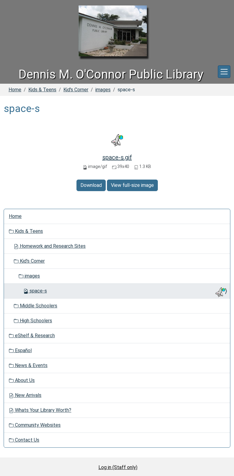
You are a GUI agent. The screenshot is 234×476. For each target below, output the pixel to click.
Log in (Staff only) (117, 467)
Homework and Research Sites (52, 246)
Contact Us (26, 440)
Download (91, 185)
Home (15, 90)
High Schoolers (35, 321)
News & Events (31, 365)
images (103, 90)
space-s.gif (117, 157)
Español (23, 350)
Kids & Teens (42, 90)
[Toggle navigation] (224, 71)
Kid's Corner (75, 90)
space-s (38, 291)
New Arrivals (27, 395)
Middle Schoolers (38, 306)
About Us (24, 380)
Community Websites (37, 425)
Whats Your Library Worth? (42, 410)
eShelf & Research (34, 335)
